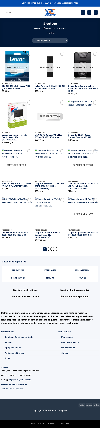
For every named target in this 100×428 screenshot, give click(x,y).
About (34, 424)
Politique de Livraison (14, 353)
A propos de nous (13, 348)
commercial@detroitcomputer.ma (14, 384)
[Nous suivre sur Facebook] (2, 404)
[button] (6, 12)
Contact (8, 358)
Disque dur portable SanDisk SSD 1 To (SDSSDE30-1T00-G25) (83, 233)
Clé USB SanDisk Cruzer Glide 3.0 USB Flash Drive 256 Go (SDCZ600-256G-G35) (83, 186)
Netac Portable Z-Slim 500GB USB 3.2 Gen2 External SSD (50, 87)
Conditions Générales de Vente (19, 337)
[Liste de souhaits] (83, 12)
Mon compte (67, 337)
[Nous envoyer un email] (6, 404)
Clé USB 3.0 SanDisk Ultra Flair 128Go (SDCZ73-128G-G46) (15, 233)
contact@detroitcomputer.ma (12, 389)
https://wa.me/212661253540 (20, 380)
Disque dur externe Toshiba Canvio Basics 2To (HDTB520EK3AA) (14, 137)
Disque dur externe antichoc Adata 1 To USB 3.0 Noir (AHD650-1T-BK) (83, 88)
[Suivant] (55, 249)
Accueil (37, 28)
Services (8, 342)
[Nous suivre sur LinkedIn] (10, 404)
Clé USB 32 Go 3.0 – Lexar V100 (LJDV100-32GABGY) (16, 87)
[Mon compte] (89, 12)
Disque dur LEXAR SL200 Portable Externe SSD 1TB (79, 136)
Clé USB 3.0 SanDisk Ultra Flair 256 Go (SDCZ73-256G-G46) (48, 136)
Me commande (68, 348)
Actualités (63, 424)
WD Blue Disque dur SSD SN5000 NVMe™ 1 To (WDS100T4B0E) (16, 185)
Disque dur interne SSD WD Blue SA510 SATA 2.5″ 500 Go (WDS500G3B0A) (49, 186)
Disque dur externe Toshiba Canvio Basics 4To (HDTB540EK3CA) (47, 235)
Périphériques (49, 28)
